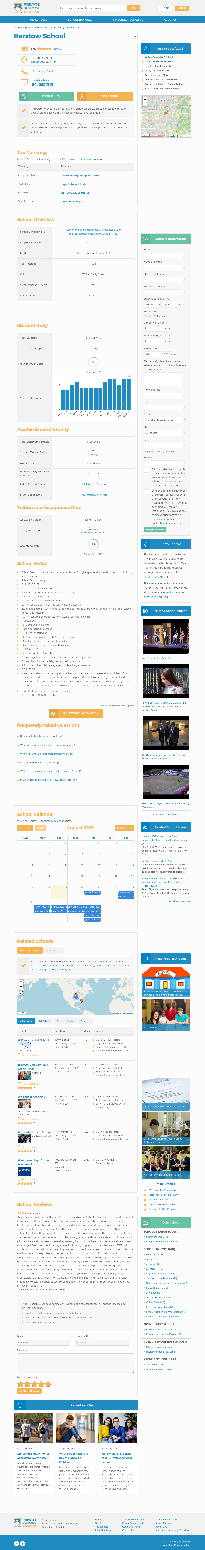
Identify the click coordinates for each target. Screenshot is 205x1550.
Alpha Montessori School (110, 966)
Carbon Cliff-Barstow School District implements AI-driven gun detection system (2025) (164, 840)
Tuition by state (154, 1364)
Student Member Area (133, 1520)
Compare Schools (131, 1527)
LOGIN (166, 8)
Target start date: (154, 348)
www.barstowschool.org (45, 80)
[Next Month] (29, 828)
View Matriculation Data (93, 495)
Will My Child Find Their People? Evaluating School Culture (117, 1458)
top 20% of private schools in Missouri (77, 159)
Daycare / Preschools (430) (160, 1274)
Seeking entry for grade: (157, 336)
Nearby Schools (54, 950)
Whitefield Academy (82, 966)
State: (147, 427)
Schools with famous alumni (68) (163, 1317)
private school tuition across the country (162, 574)
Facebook (22, 1544)
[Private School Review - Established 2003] (27, 8)
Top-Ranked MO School (160, 57)
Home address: (152, 390)
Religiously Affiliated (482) (160, 1307)
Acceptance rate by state (159, 1369)
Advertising (161, 1527)
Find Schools (101, 1527)
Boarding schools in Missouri (161, 1352)
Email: (147, 250)
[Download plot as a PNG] (129, 376)
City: (146, 402)
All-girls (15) (152, 1259)
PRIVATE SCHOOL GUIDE (128, 19)
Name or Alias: (83, 1336)
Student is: (150, 312)
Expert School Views (159, 1200)
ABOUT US (170, 19)
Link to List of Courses (93, 484)
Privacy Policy (181, 1545)
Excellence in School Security (163, 1195)
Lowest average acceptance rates (80, 176)
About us (99, 1523)
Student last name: (154, 286)
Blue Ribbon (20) (154, 1254)
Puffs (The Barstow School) (156, 658)
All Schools (26, 1021)
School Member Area (166, 1520)
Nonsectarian (93, 242)
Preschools (85, 1021)
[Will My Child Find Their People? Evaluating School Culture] (117, 1428)
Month (121, 828)
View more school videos (166, 815)
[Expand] (21, 993)
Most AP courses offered (75, 193)
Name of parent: (153, 262)
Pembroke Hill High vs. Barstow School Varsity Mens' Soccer (166, 805)
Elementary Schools (65, 1021)
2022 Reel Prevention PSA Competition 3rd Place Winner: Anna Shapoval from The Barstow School (164, 706)
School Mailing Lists (165, 1523)
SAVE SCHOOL (109, 96)
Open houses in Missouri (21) (161, 1329)
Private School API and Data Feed (172, 1530)
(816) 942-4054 (44, 71)
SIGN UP (182, 8)
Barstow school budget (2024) (157, 861)
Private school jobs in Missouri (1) (163, 1334)
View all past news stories (179, 901)
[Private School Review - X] (16, 1544)
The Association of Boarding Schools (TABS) (93, 234)
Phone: (148, 457)
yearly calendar (55, 821)
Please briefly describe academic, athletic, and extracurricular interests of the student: (165, 365)
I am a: (20, 1336)
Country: (149, 414)
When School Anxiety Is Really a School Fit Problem (73, 1458)
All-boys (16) (152, 1264)
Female (161, 317)
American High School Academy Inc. (51, 970)
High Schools (44, 1021)
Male (149, 317)
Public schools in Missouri (159, 1347)
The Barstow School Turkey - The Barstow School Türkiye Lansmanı (163, 757)
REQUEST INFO (51, 96)
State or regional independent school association (93, 230)
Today (40, 828)
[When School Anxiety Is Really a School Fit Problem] (75, 1428)
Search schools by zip (157, 1237)
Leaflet (116, 1013)
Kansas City (37, 62)
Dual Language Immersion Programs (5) (166, 1283)
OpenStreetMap (128, 1013)
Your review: (23, 1350)
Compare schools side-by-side (162, 1242)
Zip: (146, 440)
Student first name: (155, 274)
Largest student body (73, 184)
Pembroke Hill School (114, 961)
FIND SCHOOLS (38, 19)
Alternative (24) (154, 1293)
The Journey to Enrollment (162, 1205)
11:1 (100, 455)
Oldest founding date (73, 202)
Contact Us (128, 1530)
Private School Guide (133, 1523)
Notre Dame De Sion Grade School (50, 966)
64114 (53, 62)
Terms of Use (165, 1545)
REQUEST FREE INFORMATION (80, 713)
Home (98, 1520)
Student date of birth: (156, 299)
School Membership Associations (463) (166, 1312)
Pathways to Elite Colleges (162, 1209)
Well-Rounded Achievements (163, 1190)
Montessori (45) (154, 1269)
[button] (75, 994)
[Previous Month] (21, 828)
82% (100, 554)
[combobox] (91, 8)
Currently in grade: (154, 323)
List (130, 828)
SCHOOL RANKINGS (80, 19)
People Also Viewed (30, 950)
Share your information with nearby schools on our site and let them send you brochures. (169, 477)
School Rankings (103, 1530)
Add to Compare (30, 1055)
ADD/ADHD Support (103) (159, 1298)
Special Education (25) (157, 1288)
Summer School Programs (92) (161, 1278)
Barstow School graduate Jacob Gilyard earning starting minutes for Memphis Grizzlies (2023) (162, 882)
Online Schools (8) (155, 1302)
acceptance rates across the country (164, 595)
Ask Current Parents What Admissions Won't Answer (33, 1456)
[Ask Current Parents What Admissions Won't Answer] (33, 1428)
